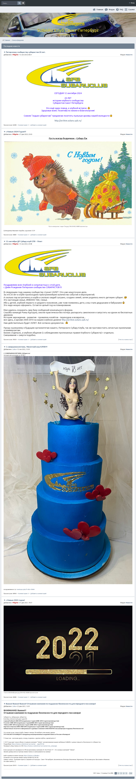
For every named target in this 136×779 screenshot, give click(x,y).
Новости (129, 55)
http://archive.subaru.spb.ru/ (68, 120)
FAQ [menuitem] (123, 9)
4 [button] (123, 773)
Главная (101, 9)
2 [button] (118, 773)
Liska (14, 349)
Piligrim (15, 55)
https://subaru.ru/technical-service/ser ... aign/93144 (28, 744)
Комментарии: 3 (23, 125)
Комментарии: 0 (23, 234)
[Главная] (68, 24)
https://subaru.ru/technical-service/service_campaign (40, 746)
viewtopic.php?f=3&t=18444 (25, 589)
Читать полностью (125, 339)
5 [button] (126, 773)
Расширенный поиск (23, 3)
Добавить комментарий (38, 125)
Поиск (19, 3)
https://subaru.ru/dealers (31, 755)
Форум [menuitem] (113, 9)
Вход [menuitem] (133, 3)
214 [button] (131, 773)
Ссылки (131, 9)
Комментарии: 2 (23, 765)
